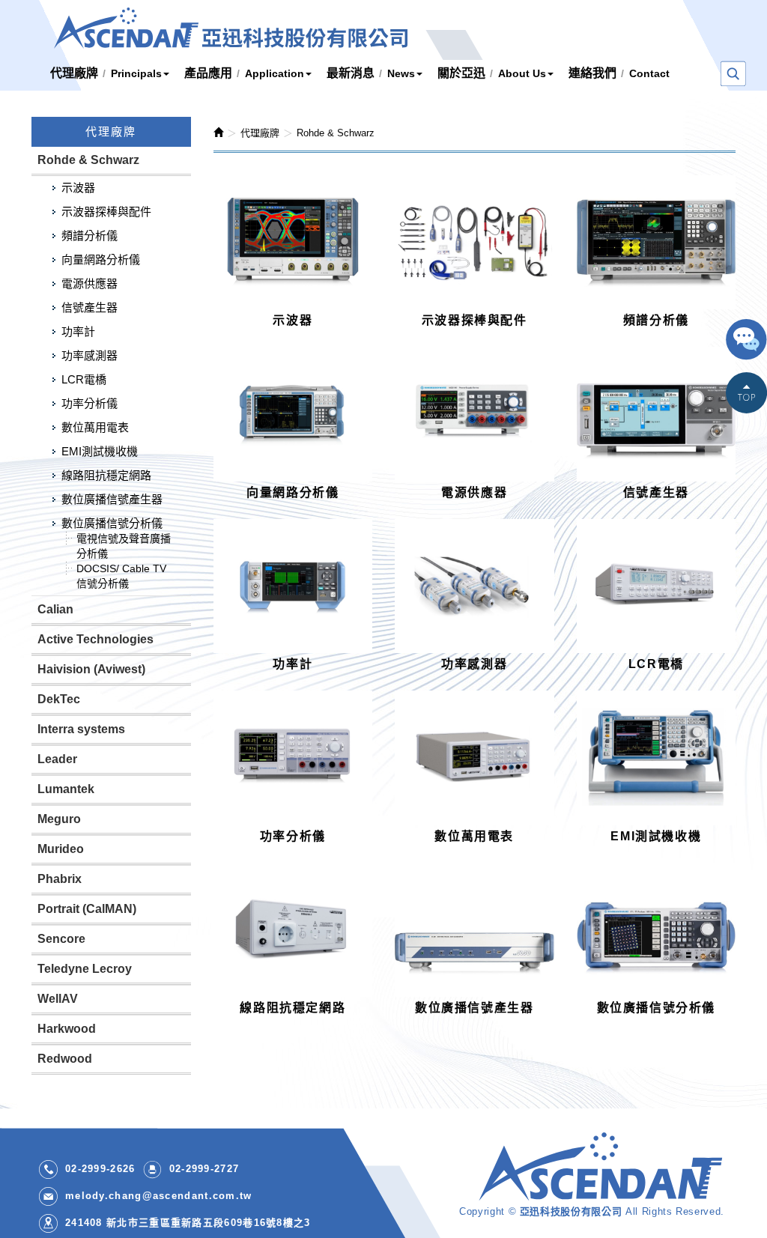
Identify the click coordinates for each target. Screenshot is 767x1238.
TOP (746, 393)
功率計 (78, 331)
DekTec (58, 699)
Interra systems (81, 729)
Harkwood (66, 1028)
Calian (55, 609)
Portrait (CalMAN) (86, 908)
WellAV (57, 998)
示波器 (78, 187)
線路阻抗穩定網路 (106, 475)
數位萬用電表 (95, 427)
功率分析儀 (89, 403)
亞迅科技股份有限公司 (230, 28)
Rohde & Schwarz (88, 160)
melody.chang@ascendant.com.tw (158, 1195)
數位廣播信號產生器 (112, 499)
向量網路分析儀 (100, 259)
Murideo (60, 849)
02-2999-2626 (100, 1168)
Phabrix (59, 879)
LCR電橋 (83, 379)
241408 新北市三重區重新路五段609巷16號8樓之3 (188, 1222)
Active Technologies (95, 639)
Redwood (64, 1058)
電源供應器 (89, 283)
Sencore (61, 938)
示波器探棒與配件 (106, 211)
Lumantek (65, 789)
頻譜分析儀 (89, 235)
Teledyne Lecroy (84, 968)
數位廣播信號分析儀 (112, 523)
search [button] (733, 74)
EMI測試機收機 (99, 451)
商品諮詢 (746, 341)
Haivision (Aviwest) (91, 669)
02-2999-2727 (204, 1168)
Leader (57, 759)
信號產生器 (89, 307)
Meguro (59, 819)
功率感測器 (89, 355)
